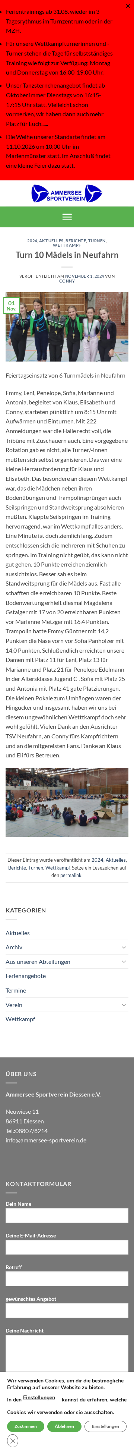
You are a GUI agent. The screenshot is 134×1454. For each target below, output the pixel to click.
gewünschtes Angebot (31, 1299)
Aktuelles (51, 240)
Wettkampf (67, 245)
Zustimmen (26, 1426)
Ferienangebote (26, 975)
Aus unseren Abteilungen (38, 961)
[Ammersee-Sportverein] (67, 193)
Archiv (14, 946)
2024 (32, 240)
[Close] (128, 6)
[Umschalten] (123, 947)
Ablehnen (64, 1426)
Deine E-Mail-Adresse (31, 1235)
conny (67, 280)
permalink (71, 875)
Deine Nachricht (25, 1330)
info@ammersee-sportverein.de (46, 1140)
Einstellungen (39, 1397)
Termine (16, 990)
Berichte (76, 240)
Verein (14, 1004)
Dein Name (18, 1204)
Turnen (97, 240)
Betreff (14, 1267)
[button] (67, 216)
